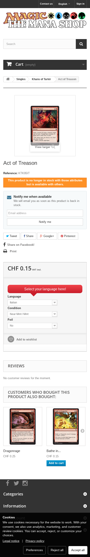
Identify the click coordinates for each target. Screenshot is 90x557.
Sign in (80, 3)
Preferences (34, 550)
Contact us (46, 3)
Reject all (57, 550)
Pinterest (69, 236)
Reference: (10, 173)
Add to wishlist (26, 339)
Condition (15, 308)
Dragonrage (11, 451)
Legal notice (11, 541)
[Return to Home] (8, 79)
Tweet (13, 236)
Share (29, 236)
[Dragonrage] (22, 426)
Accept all (78, 550)
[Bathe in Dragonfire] (66, 426)
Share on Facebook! (20, 244)
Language (15, 296)
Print (13, 251)
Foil (11, 319)
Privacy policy (35, 541)
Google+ (48, 236)
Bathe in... (54, 451)
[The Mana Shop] (45, 19)
